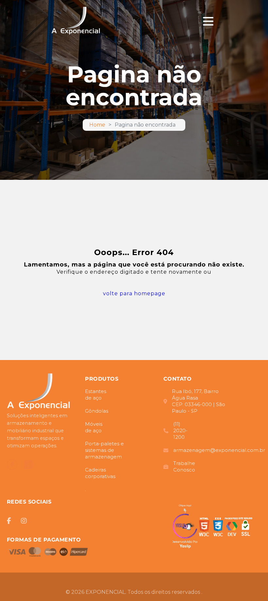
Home (97, 125)
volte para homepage (134, 293)
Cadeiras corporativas (100, 473)
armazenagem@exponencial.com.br (204, 450)
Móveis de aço (93, 427)
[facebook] (12, 464)
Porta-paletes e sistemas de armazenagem (104, 450)
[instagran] (28, 465)
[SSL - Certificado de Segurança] (245, 528)
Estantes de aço (95, 394)
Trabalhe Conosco (184, 466)
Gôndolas (93, 411)
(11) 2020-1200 (180, 430)
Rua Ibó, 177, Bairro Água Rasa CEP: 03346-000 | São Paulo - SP (198, 401)
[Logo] (39, 392)
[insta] (24, 521)
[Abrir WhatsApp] (251, 584)
